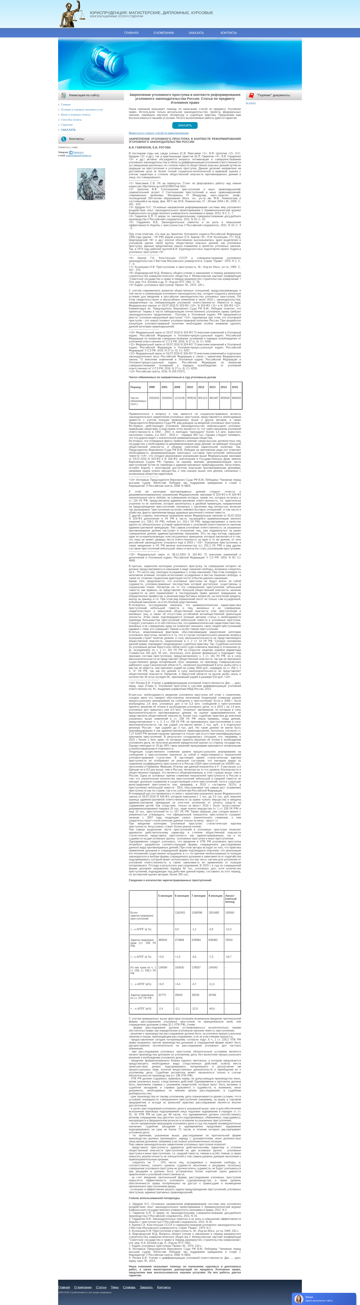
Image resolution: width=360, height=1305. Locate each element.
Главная (131, 32)
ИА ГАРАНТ (251, 103)
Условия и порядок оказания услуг (82, 109)
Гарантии (67, 124)
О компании (164, 32)
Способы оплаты (71, 119)
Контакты (229, 32)
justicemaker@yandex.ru (78, 155)
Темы (115, 1287)
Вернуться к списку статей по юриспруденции (158, 133)
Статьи (101, 1287)
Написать (78, 152)
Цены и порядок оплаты (75, 114)
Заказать (196, 32)
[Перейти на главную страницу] (74, 14)
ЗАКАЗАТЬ (68, 129)
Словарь (129, 1287)
